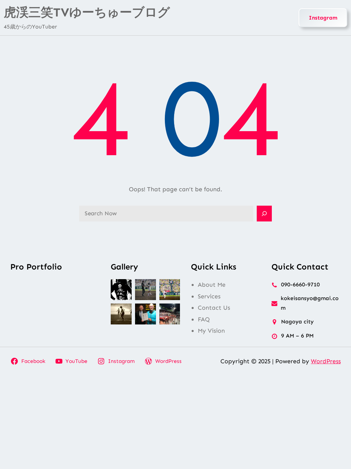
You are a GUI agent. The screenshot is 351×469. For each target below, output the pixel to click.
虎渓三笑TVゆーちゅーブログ (87, 12)
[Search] (264, 213)
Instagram (323, 17)
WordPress (326, 361)
